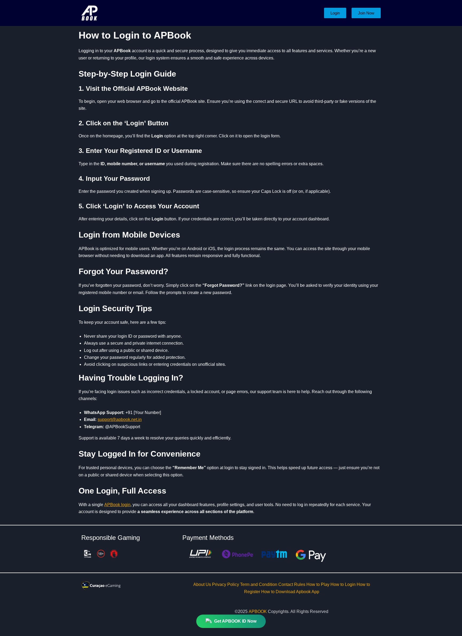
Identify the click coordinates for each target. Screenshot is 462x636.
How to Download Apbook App (290, 591)
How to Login (343, 584)
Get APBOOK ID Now (235, 618)
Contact (286, 584)
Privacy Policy (226, 584)
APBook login (117, 504)
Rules (300, 584)
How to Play (318, 584)
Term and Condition (259, 584)
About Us (202, 584)
